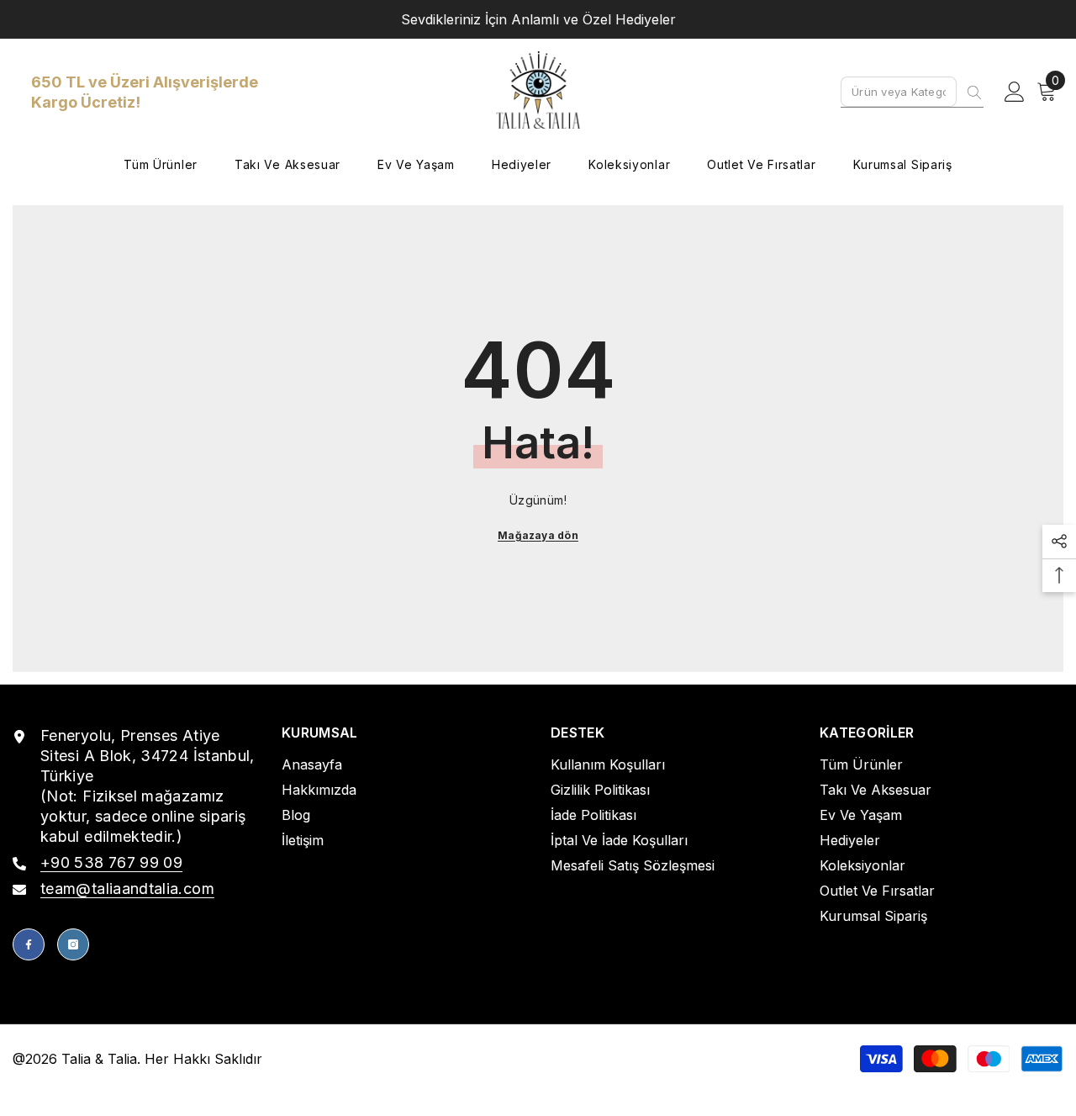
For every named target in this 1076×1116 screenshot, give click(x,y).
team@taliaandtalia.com (127, 888)
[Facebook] (29, 944)
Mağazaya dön (538, 535)
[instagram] (73, 944)
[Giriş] (1015, 92)
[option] (538, 19)
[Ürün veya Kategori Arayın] (912, 92)
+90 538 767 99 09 (111, 862)
